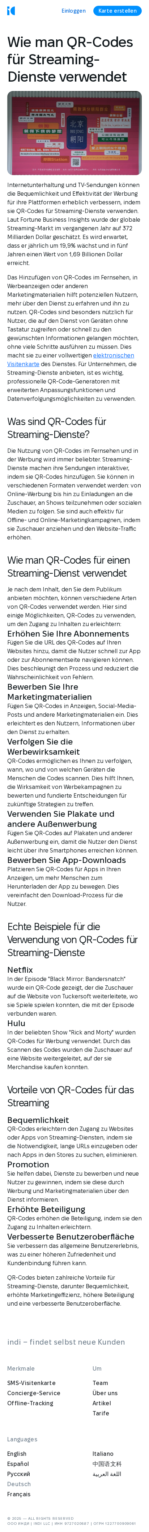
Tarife (101, 1413)
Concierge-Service (33, 1393)
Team (100, 1383)
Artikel (102, 1403)
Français (19, 1494)
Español (18, 1464)
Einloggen (73, 11)
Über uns (105, 1393)
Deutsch (19, 1484)
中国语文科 (107, 1464)
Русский (18, 1474)
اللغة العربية (107, 1474)
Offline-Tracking (30, 1403)
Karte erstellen (117, 11)
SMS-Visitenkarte (31, 1383)
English (16, 1454)
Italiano (103, 1454)
